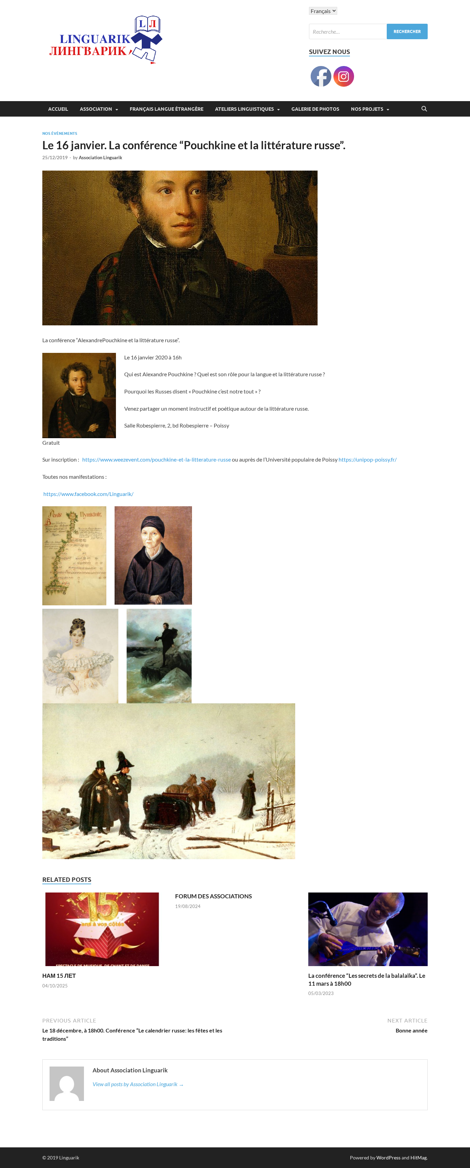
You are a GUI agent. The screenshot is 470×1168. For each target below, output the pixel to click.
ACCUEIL (58, 109)
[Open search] (424, 109)
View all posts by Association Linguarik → (138, 1084)
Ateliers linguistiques (244, 109)
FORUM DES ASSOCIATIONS (213, 896)
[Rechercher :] (368, 31)
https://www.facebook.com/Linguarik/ (87, 493)
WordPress (388, 1157)
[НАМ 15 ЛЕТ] (102, 931)
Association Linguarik (100, 157)
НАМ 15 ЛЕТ (59, 975)
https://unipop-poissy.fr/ (368, 459)
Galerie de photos (315, 109)
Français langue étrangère (166, 109)
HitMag (418, 1157)
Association (96, 109)
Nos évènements (59, 133)
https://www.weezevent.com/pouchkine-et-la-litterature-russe (156, 459)
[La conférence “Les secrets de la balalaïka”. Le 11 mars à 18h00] (368, 931)
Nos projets (367, 109)
